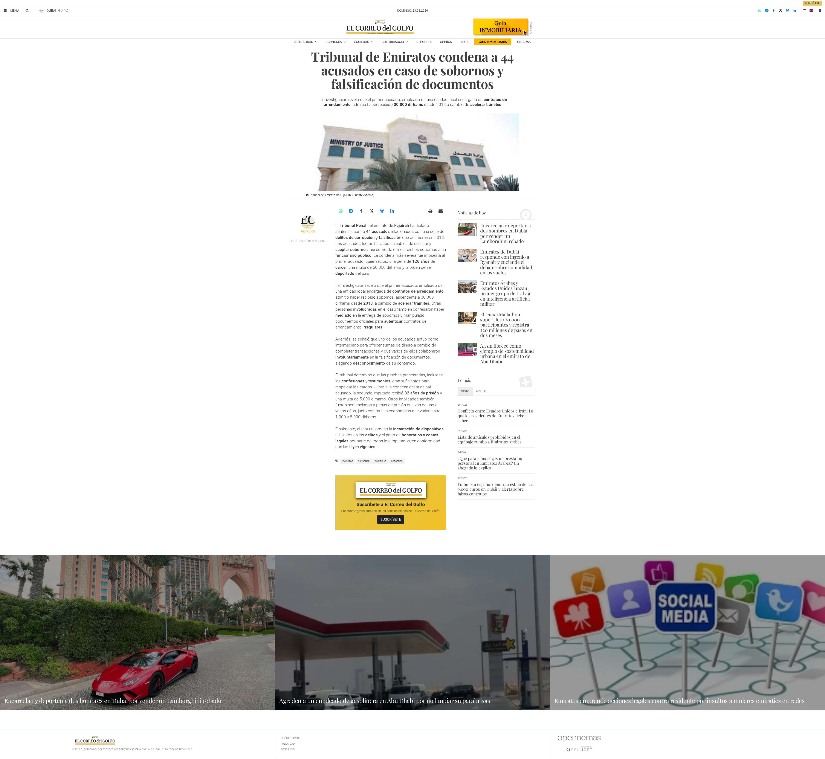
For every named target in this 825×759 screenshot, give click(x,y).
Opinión (446, 42)
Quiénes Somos (290, 738)
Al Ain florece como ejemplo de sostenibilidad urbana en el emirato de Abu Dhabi (507, 353)
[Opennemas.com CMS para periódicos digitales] (579, 743)
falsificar (380, 461)
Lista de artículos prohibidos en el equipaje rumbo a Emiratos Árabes (490, 439)
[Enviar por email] (440, 211)
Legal (465, 42)
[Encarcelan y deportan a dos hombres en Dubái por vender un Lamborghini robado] (467, 229)
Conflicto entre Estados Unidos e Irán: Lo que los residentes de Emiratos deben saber (495, 415)
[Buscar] (27, 10)
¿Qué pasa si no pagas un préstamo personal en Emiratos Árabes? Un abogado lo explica (490, 462)
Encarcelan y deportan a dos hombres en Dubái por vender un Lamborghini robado (505, 233)
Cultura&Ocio (393, 42)
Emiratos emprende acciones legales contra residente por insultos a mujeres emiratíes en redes (679, 700)
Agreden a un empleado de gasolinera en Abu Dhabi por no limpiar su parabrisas (384, 700)
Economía (334, 42)
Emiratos (347, 461)
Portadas (523, 42)
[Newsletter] (811, 10)
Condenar (364, 461)
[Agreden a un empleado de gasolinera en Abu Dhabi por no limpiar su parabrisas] (412, 632)
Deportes (424, 42)
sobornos (396, 461)
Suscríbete (812, 3)
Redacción (308, 231)
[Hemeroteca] (804, 10)
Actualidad (304, 42)
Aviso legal (288, 749)
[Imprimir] (430, 211)
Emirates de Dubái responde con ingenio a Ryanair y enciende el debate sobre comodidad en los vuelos (506, 262)
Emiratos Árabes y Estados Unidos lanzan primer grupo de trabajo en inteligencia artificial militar (506, 293)
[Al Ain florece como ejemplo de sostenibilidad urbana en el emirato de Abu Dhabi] (467, 349)
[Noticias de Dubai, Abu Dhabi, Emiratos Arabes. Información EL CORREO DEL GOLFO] (380, 27)
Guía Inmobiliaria (493, 42)
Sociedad (362, 42)
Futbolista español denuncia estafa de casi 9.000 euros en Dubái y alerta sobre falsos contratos (496, 488)
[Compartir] (759, 10)
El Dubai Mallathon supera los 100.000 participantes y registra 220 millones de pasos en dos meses (506, 324)
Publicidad (288, 743)
